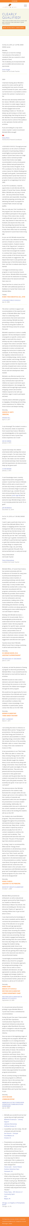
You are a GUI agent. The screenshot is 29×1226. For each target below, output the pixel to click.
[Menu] (24, 5)
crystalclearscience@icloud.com (8, 1221)
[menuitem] (24, 5)
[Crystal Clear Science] (12, 5)
